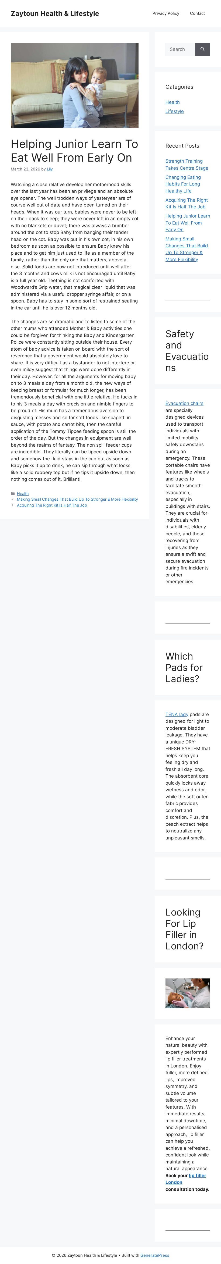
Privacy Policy (166, 13)
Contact (197, 13)
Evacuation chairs (184, 403)
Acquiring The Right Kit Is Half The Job (52, 505)
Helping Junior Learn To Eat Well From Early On (187, 222)
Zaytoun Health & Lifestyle (55, 13)
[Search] (202, 49)
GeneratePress (154, 1255)
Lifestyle (174, 111)
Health (23, 493)
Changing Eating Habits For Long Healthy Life (183, 184)
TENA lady (176, 714)
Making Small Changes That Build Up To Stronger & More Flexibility (77, 499)
